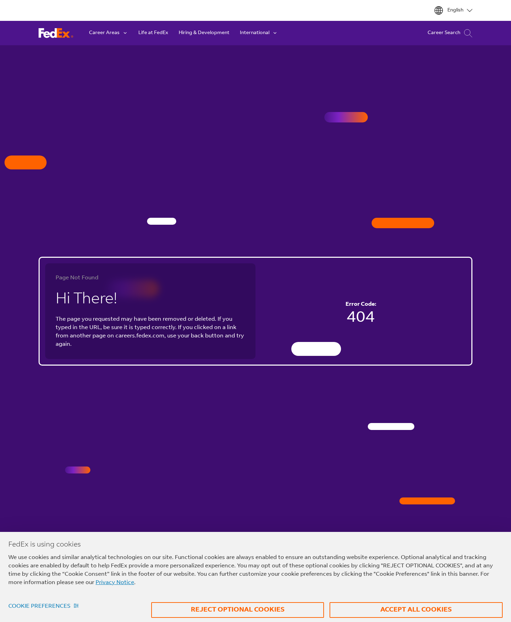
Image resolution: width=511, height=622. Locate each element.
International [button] (254, 33)
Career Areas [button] (104, 33)
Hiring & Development (204, 33)
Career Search (444, 33)
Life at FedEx (153, 33)
